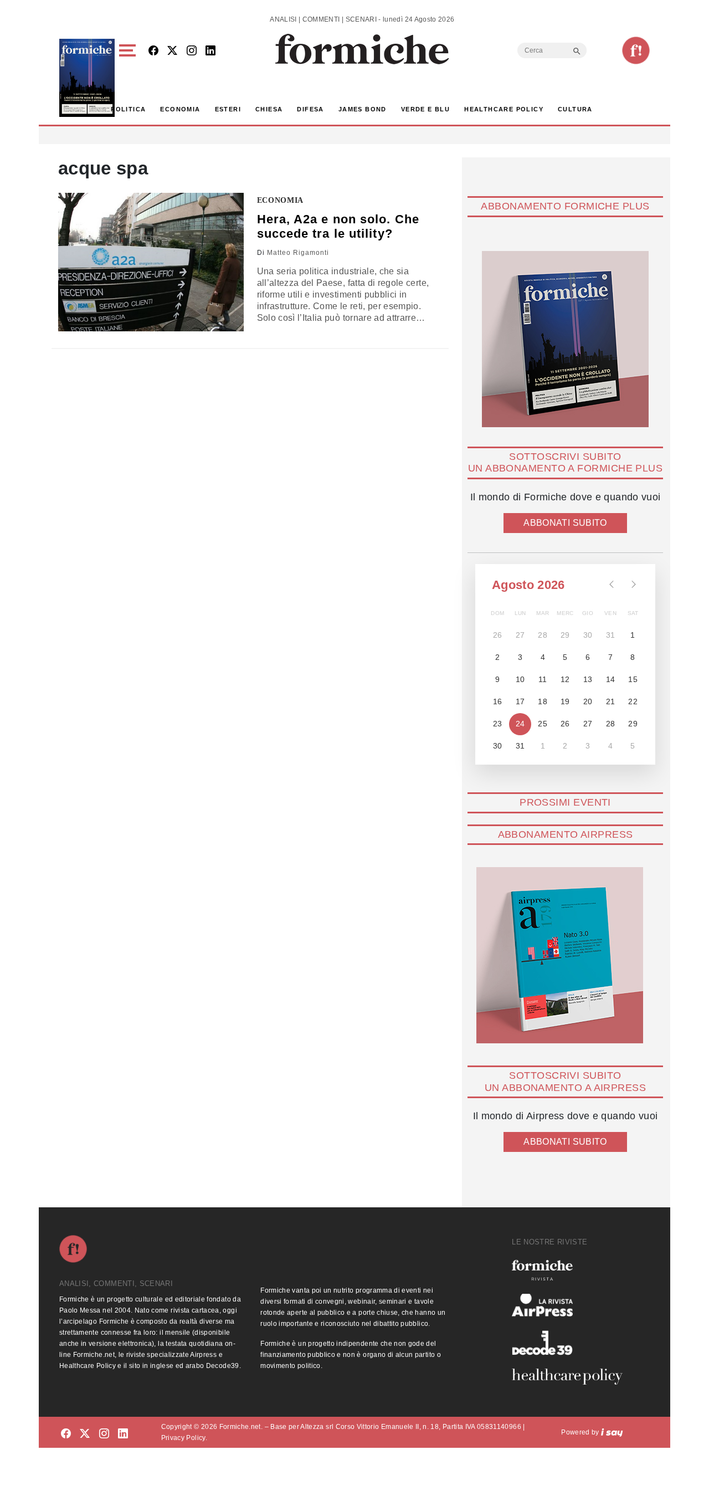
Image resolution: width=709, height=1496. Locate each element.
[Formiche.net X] (172, 51)
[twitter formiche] (84, 1434)
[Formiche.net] (636, 50)
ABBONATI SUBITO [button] (565, 522)
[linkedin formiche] (123, 1434)
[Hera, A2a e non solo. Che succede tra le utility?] (151, 262)
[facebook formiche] (65, 1434)
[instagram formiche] (104, 1434)
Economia (180, 109)
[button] (129, 78)
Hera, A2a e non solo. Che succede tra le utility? (338, 226)
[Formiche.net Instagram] (191, 51)
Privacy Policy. (184, 1438)
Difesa (310, 109)
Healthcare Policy (503, 109)
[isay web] (612, 1432)
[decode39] (571, 1342)
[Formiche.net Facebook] (153, 51)
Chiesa (268, 109)
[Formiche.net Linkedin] (210, 51)
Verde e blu (425, 109)
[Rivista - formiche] (571, 1270)
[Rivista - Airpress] (571, 1305)
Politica (128, 109)
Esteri (228, 109)
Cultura (575, 109)
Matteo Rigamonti (298, 253)
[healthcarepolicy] (571, 1376)
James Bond (362, 109)
